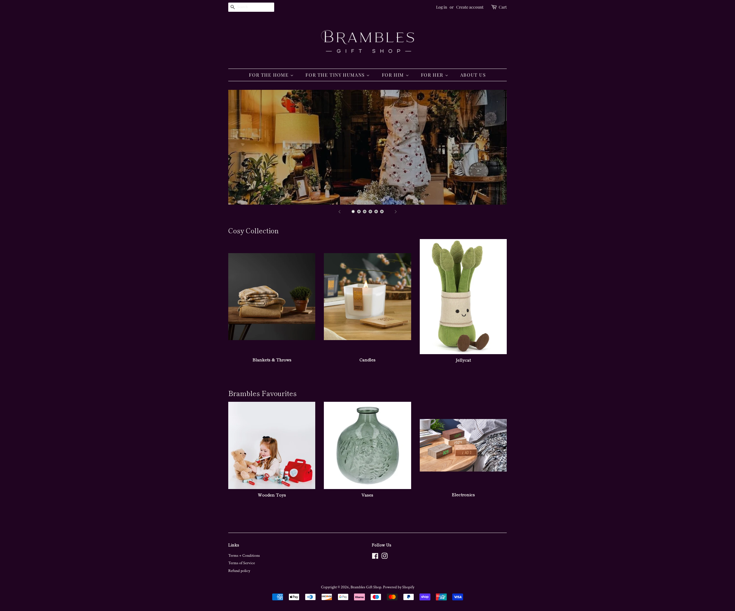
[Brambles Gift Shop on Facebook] (375, 557)
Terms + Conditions (244, 555)
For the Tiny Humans (335, 75)
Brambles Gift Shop (366, 587)
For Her (433, 75)
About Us (473, 75)
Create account (469, 7)
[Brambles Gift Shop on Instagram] (384, 557)
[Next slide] (395, 211)
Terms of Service (241, 563)
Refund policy (239, 570)
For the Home (269, 75)
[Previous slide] (339, 211)
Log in (441, 7)
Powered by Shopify (398, 587)
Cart (503, 7)
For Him (394, 75)
